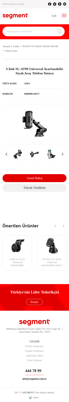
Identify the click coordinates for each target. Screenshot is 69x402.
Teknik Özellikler (34, 187)
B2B (54, 15)
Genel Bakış (34, 178)
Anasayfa (6, 46)
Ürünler (16, 46)
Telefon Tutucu (11, 51)
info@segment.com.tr (34, 378)
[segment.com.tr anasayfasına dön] (15, 16)
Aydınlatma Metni (34, 355)
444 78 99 (33, 371)
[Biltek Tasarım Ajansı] (34, 398)
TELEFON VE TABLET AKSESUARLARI (40, 46)
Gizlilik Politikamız (34, 351)
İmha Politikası (34, 360)
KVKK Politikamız (34, 346)
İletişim (34, 302)
